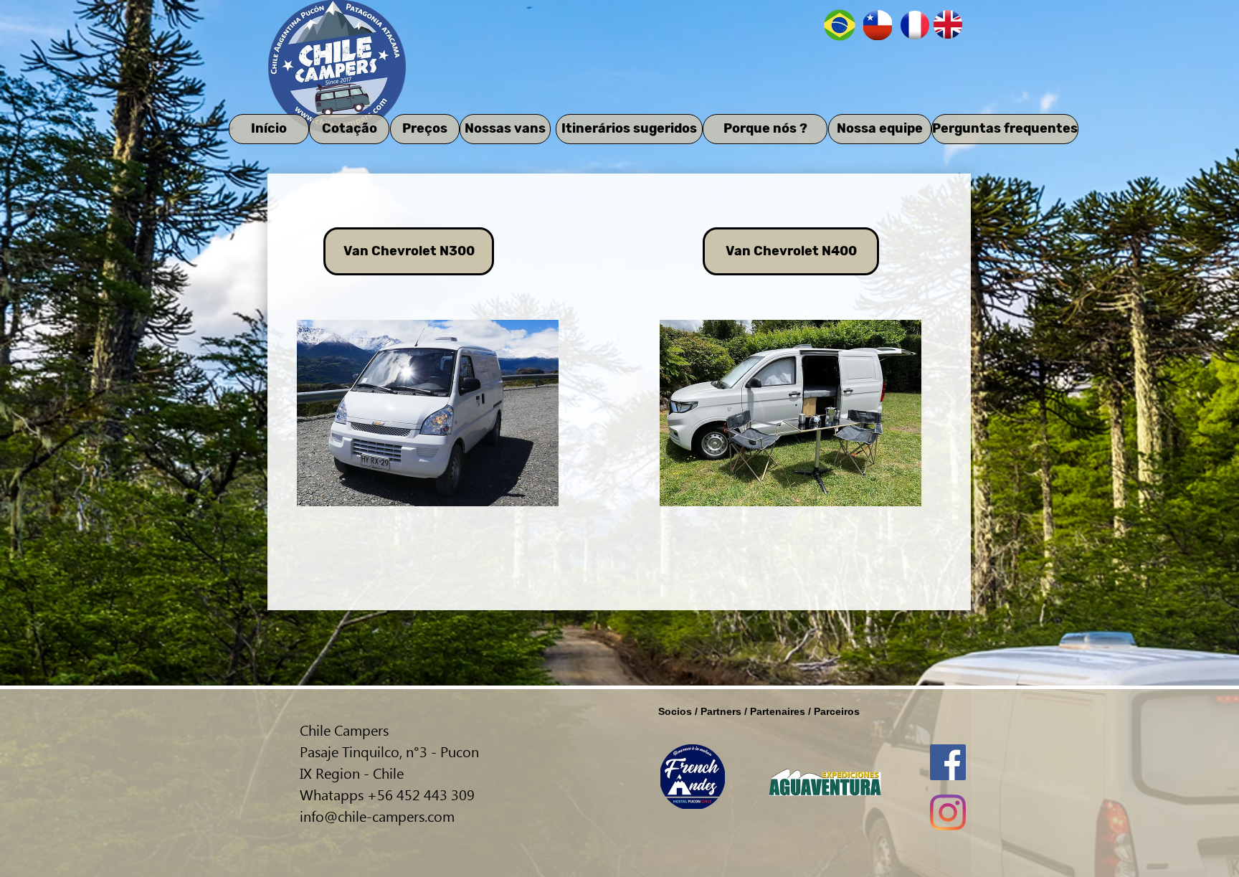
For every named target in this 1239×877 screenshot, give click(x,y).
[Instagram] (948, 812)
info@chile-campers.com (377, 815)
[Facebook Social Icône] (948, 762)
